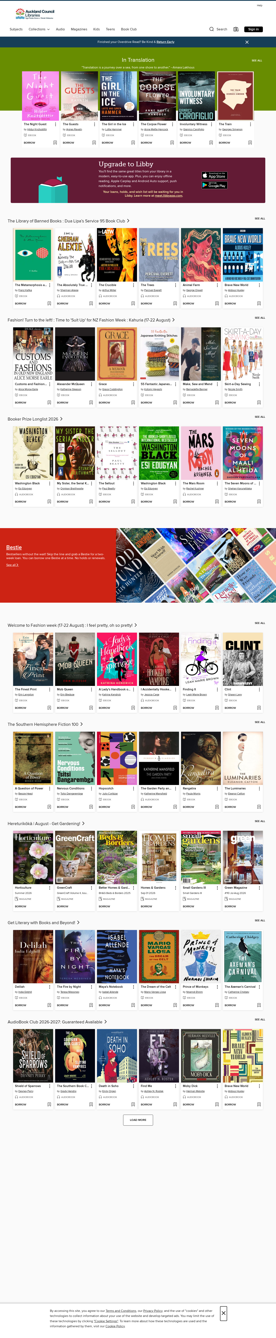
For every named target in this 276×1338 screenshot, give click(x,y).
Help (259, 5)
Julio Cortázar (110, 793)
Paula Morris (193, 793)
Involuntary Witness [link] (193, 124)
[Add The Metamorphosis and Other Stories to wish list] (49, 303)
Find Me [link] (146, 1086)
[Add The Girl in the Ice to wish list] (133, 143)
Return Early (165, 42)
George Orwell (194, 290)
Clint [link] (228, 689)
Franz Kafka (25, 290)
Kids (96, 29)
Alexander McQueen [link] (71, 384)
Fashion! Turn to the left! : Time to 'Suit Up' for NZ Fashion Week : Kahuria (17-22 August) (89, 320)
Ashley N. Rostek (153, 1091)
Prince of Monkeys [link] (195, 987)
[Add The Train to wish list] (250, 143)
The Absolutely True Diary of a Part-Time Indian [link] (73, 285)
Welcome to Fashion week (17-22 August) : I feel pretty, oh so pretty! (71, 625)
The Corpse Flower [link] (153, 124)
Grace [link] (103, 384)
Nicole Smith (235, 389)
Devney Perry (25, 1091)
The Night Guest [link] (35, 124)
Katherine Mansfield (155, 793)
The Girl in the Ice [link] (114, 124)
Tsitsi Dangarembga (71, 793)
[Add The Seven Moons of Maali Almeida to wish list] (258, 502)
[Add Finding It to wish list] (216, 708)
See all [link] (257, 60)
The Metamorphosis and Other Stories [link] (31, 285)
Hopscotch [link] (106, 788)
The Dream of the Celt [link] (156, 987)
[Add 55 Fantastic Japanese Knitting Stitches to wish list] (175, 403)
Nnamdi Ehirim (194, 992)
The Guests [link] (70, 124)
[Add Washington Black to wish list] (49, 502)
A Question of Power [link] (29, 788)
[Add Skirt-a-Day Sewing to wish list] (258, 403)
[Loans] (236, 30)
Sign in (253, 29)
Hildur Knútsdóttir (37, 129)
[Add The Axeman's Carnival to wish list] (258, 1005)
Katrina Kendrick (111, 694)
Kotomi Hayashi (153, 389)
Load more (138, 1120)
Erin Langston (26, 694)
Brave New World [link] (236, 285)
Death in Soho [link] (109, 1086)
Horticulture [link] (23, 888)
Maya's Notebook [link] (111, 987)
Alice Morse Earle (28, 389)
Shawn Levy (235, 694)
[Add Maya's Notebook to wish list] (133, 1005)
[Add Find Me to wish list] (175, 1104)
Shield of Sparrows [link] (28, 1086)
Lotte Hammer (113, 129)
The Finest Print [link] (26, 689)
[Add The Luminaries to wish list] (258, 807)
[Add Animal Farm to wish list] (216, 303)
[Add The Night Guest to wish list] (55, 143)
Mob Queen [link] (65, 689)
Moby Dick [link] (190, 1086)
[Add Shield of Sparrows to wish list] (49, 1104)
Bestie (14, 547)
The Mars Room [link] (193, 483)
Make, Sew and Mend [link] (197, 384)
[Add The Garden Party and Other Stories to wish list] (175, 807)
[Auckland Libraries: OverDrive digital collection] (33, 14)
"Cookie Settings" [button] (106, 1321)
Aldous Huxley (236, 290)
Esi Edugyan (25, 488)
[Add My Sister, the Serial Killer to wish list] (91, 502)
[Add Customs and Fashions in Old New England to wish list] (49, 403)
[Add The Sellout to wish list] (133, 502)
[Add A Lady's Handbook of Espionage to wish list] (133, 708)
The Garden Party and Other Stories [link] (157, 788)
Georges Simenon (232, 129)
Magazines (79, 29)
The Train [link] (225, 124)
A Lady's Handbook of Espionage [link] (115, 689)
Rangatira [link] (189, 788)
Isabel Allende (110, 992)
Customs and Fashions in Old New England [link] (31, 384)
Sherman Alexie (69, 290)
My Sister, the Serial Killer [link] (73, 483)
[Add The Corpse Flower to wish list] (172, 143)
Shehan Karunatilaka (240, 488)
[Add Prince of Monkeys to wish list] (216, 1005)
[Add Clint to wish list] (258, 708)
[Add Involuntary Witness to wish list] (211, 143)
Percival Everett (153, 290)
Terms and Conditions (121, 1311)
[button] (217, 30)
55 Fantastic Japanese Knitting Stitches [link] (157, 384)
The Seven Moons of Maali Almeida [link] (241, 483)
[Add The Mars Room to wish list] (216, 502)
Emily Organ (109, 1091)
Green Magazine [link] (236, 888)
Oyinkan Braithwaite (71, 488)
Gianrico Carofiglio (193, 129)
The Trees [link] (147, 285)
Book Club (129, 29)
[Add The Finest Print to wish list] (49, 708)
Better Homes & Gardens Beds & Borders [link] (115, 888)
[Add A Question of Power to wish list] (49, 807)
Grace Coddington (112, 389)
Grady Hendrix (68, 1091)
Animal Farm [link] (191, 285)
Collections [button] (38, 29)
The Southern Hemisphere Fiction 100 (43, 724)
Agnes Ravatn (74, 129)
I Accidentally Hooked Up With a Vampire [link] (157, 689)
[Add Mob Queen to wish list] (91, 708)
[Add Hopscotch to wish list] (133, 807)
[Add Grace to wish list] (133, 403)
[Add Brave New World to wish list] (258, 303)
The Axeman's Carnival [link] (240, 987)
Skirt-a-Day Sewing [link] (238, 384)
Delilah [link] (20, 987)
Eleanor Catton (236, 793)
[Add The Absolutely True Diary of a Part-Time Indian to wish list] (91, 303)
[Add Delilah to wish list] (49, 1005)
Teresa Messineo (69, 992)
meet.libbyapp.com (168, 196)
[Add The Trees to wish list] (175, 303)
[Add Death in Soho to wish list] (133, 1104)
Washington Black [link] (27, 483)
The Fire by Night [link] (69, 987)
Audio (60, 29)
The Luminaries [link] (235, 788)
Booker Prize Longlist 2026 (33, 419)
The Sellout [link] (107, 483)
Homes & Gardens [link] (153, 888)
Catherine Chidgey (238, 992)
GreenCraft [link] (64, 888)
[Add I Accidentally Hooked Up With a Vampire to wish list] (175, 708)
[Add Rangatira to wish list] (216, 807)
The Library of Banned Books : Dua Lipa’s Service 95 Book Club (67, 221)
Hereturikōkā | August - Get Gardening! (44, 824)
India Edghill (25, 992)
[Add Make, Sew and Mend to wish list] (216, 403)
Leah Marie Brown (196, 694)
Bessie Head (25, 793)
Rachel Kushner (195, 488)
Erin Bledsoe (67, 694)
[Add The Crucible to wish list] (133, 303)
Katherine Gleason (70, 389)
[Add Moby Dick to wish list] (216, 1104)
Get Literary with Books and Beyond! (42, 923)
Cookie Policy (115, 1326)
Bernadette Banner (197, 389)
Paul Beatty (108, 488)
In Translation (138, 60)
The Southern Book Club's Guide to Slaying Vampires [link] (73, 1086)
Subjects (16, 29)
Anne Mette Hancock (156, 129)
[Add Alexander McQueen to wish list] (91, 403)
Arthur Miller (109, 290)
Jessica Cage (151, 694)
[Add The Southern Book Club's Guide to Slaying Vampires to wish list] (91, 1104)
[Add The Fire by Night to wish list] (91, 1005)
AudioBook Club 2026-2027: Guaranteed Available (55, 1022)
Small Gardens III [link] (194, 888)
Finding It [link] (189, 689)
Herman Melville (195, 1091)
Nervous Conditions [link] (70, 788)
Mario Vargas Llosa (155, 992)
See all (11, 565)
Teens (110, 29)
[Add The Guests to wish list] (94, 143)
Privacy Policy (152, 1311)
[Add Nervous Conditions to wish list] (91, 807)
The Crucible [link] (107, 285)
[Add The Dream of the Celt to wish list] (175, 1005)
